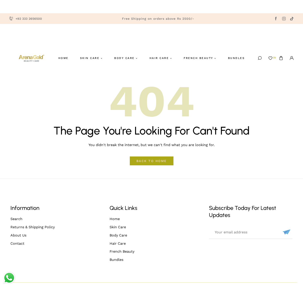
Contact (17, 243)
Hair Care (118, 243)
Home (115, 219)
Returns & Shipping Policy (32, 227)
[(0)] (270, 58)
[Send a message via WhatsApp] (9, 278)
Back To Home (151, 161)
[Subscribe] (285, 232)
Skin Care (118, 227)
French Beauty (122, 251)
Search (16, 219)
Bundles (116, 260)
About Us (18, 235)
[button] (281, 58)
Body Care (118, 235)
